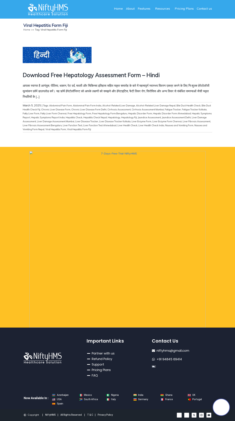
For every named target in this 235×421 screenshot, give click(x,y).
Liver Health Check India (151, 125)
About (130, 9)
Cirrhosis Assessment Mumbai (148, 109)
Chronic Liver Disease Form (55, 109)
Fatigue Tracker (173, 109)
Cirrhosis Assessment (119, 109)
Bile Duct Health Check (189, 105)
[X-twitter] (194, 415)
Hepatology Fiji (129, 117)
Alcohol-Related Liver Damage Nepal (155, 105)
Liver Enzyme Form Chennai (167, 121)
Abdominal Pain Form (60, 105)
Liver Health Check (127, 125)
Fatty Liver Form (31, 113)
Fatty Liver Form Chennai (53, 113)
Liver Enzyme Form (141, 121)
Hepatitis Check (74, 117)
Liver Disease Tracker (86, 121)
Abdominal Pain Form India (87, 105)
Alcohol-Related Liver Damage (118, 105)
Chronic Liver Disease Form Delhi (88, 109)
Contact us (204, 9)
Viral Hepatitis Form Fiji (79, 129)
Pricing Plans (184, 9)
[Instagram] (201, 415)
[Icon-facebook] (186, 415)
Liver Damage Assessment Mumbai (55, 121)
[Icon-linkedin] (179, 415)
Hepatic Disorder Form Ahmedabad (172, 113)
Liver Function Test (72, 125)
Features (144, 9)
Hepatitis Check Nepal (95, 117)
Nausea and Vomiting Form (179, 125)
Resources (162, 9)
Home (118, 9)
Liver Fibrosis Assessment (196, 121)
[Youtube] (208, 415)
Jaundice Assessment (149, 117)
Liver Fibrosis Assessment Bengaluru (42, 125)
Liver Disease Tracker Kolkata (115, 121)
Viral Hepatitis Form (55, 129)
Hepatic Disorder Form (140, 113)
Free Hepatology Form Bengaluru (109, 113)
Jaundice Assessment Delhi (176, 117)
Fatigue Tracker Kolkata (194, 109)
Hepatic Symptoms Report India (48, 117)
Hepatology (114, 117)
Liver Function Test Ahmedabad (99, 125)
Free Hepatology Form (79, 113)
